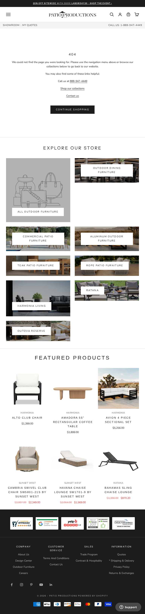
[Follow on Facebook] (12, 585)
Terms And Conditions (56, 558)
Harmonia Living (32, 306)
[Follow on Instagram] (21, 585)
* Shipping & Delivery (121, 560)
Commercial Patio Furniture (38, 238)
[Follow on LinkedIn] (51, 585)
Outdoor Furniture (23, 567)
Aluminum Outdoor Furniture (106, 238)
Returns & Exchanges (121, 573)
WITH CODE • (72, 3)
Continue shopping (72, 109)
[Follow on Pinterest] (31, 585)
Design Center (23, 560)
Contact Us (56, 564)
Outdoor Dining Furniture (107, 170)
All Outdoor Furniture (38, 211)
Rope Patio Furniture (104, 265)
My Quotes (29, 25)
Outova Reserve (32, 331)
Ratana (92, 290)
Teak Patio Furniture (36, 265)
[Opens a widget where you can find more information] (128, 607)
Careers (23, 573)
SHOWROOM (11, 25)
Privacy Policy (121, 567)
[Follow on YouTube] (41, 585)
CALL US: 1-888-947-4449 (125, 25)
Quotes (121, 554)
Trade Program (89, 554)
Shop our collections (72, 88)
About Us (23, 554)
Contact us (72, 96)
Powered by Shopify (93, 595)
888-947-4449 (78, 81)
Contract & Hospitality (89, 560)
